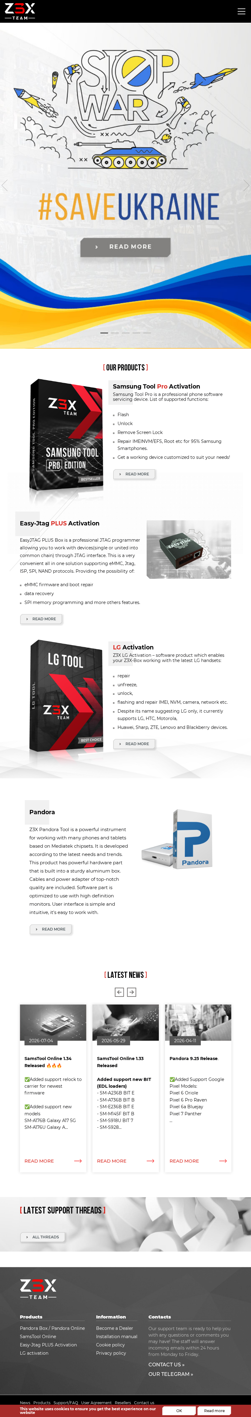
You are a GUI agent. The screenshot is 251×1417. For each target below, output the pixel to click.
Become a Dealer (114, 1328)
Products (42, 1403)
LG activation (34, 1353)
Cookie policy (110, 1345)
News (25, 1403)
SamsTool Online (38, 1336)
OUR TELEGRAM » (170, 1374)
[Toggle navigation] (242, 11)
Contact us (144, 1403)
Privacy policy (111, 1353)
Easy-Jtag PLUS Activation (48, 1345)
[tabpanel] (125, 186)
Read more (214, 1410)
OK (179, 1410)
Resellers (123, 1403)
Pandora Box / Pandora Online (52, 1328)
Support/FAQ (66, 1403)
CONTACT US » (166, 1364)
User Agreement (96, 1403)
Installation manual (116, 1336)
